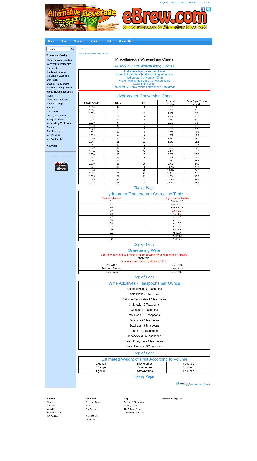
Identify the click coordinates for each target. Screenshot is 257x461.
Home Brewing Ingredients (60, 60)
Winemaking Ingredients (59, 64)
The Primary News (132, 409)
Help (109, 41)
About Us (95, 41)
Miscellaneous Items (57, 99)
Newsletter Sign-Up (172, 399)
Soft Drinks (52, 111)
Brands (50, 127)
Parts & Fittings (55, 103)
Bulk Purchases (55, 131)
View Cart (51, 145)
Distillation (52, 80)
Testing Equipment (56, 115)
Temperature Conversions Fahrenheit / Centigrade (144, 87)
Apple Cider (53, 68)
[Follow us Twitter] (181, 384)
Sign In (175, 2)
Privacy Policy (130, 406)
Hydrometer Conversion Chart (144, 77)
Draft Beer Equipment (58, 84)
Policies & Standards (134, 402)
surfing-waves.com (68, 157)
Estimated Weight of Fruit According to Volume (144, 74)
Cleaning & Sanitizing (58, 76)
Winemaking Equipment (59, 123)
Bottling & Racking (56, 72)
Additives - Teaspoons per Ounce (144, 71)
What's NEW (53, 135)
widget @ (54, 157)
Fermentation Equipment (59, 87)
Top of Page (144, 187)
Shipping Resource (94, 402)
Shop (64, 41)
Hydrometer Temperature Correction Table (144, 80)
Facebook (90, 420)
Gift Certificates (188, 2)
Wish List (51, 409)
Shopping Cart (54, 413)
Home (81, 48)
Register (164, 2)
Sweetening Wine (144, 83)
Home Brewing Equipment (60, 91)
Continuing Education (134, 413)
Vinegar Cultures (55, 119)
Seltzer (50, 107)
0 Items (207, 2)
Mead (50, 95)
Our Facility (90, 409)
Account (51, 399)
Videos (88, 406)
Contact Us (125, 41)
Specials (78, 41)
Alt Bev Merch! (54, 139)
